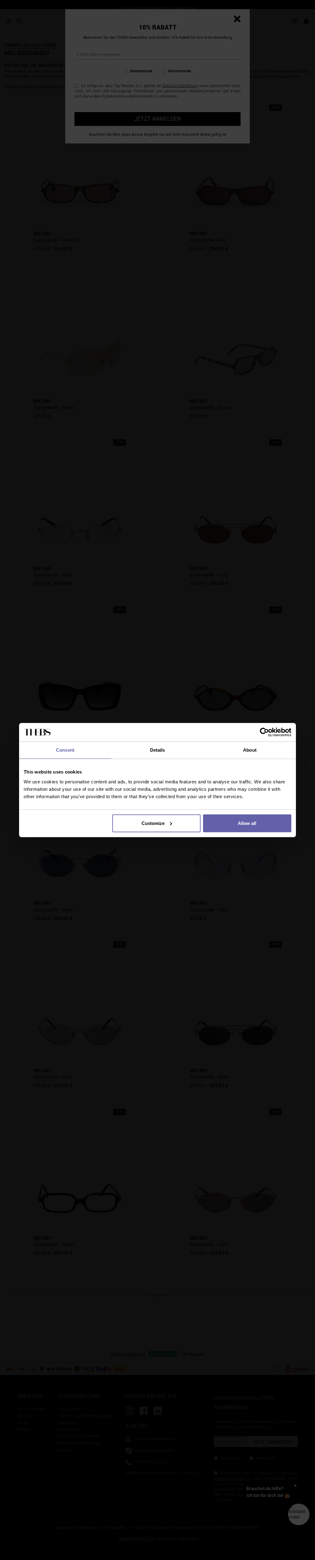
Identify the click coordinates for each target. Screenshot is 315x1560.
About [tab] (250, 750)
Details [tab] (157, 750)
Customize (153, 823)
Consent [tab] (65, 750)
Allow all (247, 823)
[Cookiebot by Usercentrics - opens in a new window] (264, 732)
